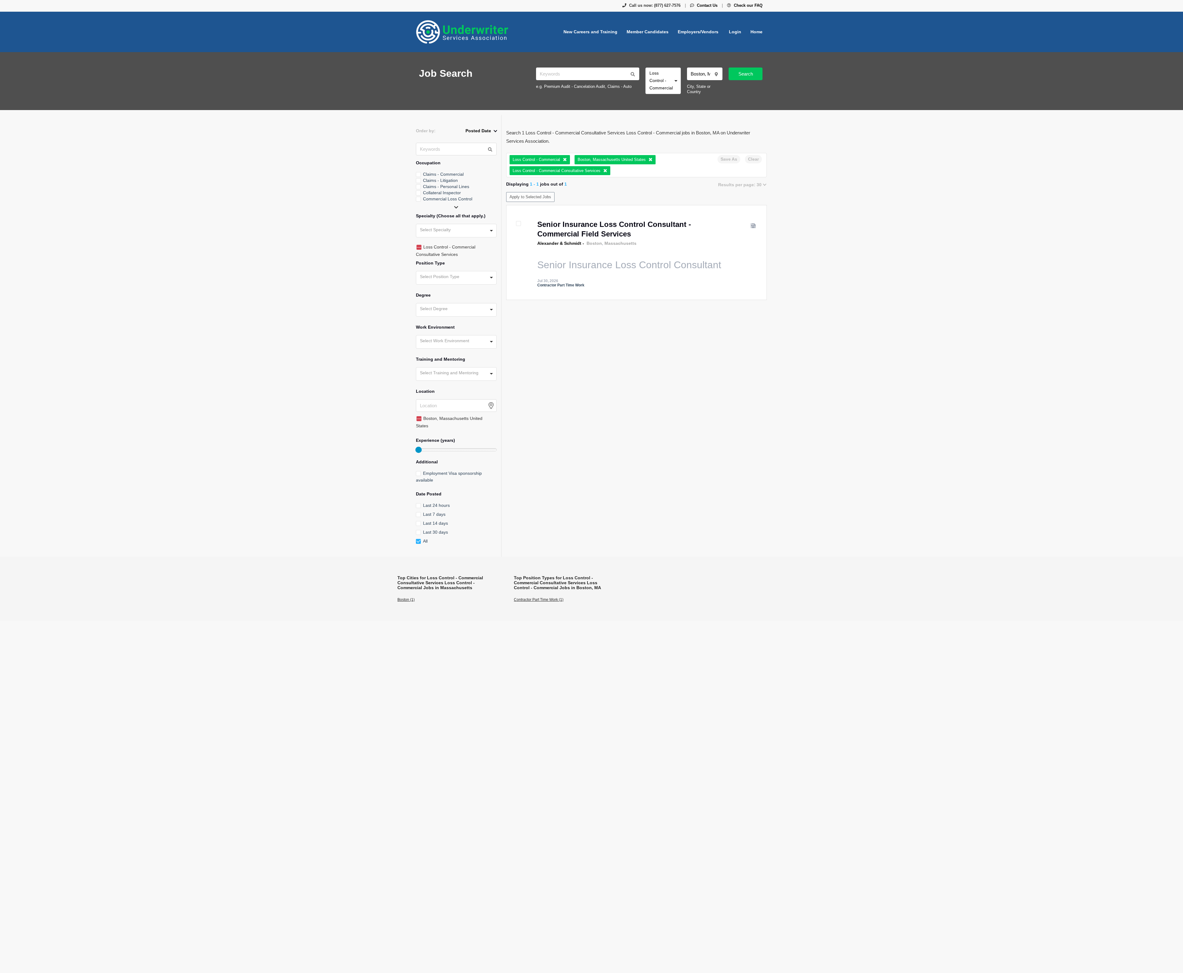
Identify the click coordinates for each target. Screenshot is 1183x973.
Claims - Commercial (443, 174)
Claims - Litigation (440, 180)
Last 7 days (434, 514)
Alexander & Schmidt (559, 243)
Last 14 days (435, 523)
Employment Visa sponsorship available (449, 476)
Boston (594, 243)
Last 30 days (435, 532)
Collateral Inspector (442, 192)
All (425, 541)
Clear (753, 159)
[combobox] (663, 81)
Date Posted (428, 493)
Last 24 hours (436, 505)
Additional (427, 461)
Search (745, 73)
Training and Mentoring (440, 359)
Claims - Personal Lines (446, 186)
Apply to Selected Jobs (530, 197)
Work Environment (435, 327)
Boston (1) (406, 599)
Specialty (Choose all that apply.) (451, 215)
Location (425, 391)
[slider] (418, 450)
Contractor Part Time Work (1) (538, 599)
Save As (729, 159)
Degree (423, 295)
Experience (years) (435, 440)
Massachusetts (620, 243)
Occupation (428, 162)
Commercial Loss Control (447, 198)
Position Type (430, 263)
